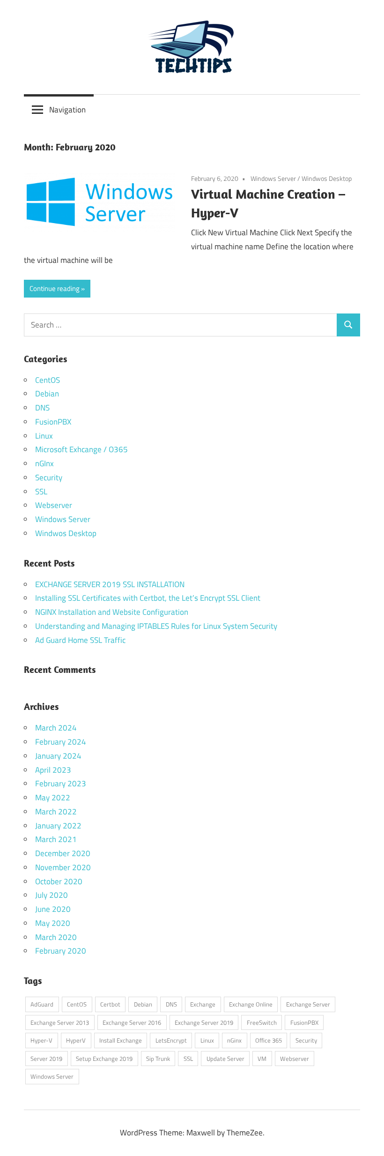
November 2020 (63, 867)
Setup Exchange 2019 (104, 1058)
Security (48, 477)
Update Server (225, 1058)
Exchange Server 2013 (59, 1022)
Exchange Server (308, 1004)
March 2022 (56, 811)
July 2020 (51, 895)
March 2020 (56, 937)
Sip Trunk (158, 1058)
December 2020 (62, 853)
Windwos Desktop (327, 178)
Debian (47, 394)
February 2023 (60, 783)
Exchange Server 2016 (132, 1022)
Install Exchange (120, 1040)
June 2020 (53, 909)
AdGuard (41, 1004)
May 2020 (52, 923)
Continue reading (55, 288)
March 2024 (56, 728)
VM (262, 1058)
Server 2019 (46, 1058)
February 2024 (60, 742)
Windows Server (273, 178)
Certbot (110, 1004)
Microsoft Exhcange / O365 (81, 449)
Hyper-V (41, 1040)
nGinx (234, 1040)
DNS (42, 408)
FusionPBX (53, 422)
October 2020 (58, 881)
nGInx (44, 463)
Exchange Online (251, 1004)
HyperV (76, 1040)
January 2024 (58, 756)
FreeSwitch (262, 1022)
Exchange (202, 1004)
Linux (44, 436)
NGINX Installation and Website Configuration (111, 612)
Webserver (53, 505)
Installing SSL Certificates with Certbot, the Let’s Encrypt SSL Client (147, 598)
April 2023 (53, 770)
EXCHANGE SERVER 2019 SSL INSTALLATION (110, 584)
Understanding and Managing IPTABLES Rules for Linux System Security (156, 626)
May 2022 (52, 797)
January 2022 (58, 826)
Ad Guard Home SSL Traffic (80, 640)
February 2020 (60, 951)
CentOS (47, 380)
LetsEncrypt (171, 1040)
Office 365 (268, 1040)
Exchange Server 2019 (204, 1022)
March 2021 (56, 839)
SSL (41, 491)
